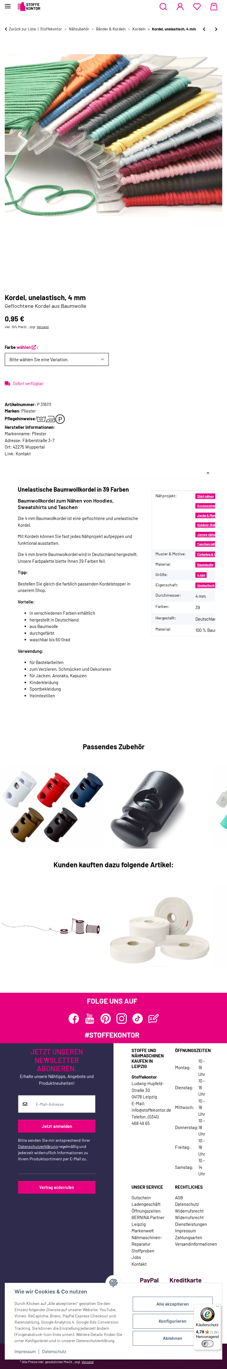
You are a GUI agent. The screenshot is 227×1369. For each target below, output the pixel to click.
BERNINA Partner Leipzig (148, 1221)
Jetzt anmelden (57, 1126)
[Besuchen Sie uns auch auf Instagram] (121, 1018)
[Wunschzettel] (197, 7)
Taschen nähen (208, 544)
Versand (43, 327)
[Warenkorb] (213, 7)
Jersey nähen (207, 535)
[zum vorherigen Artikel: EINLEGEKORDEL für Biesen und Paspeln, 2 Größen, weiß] (204, 29)
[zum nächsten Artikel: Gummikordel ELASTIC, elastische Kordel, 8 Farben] (216, 29)
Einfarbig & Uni (208, 554)
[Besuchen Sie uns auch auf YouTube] (89, 1018)
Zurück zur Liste (22, 29)
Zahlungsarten (188, 1237)
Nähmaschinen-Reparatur (147, 1241)
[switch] (207, 1343)
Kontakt (23, 453)
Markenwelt (143, 1230)
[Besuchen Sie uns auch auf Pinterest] (105, 1018)
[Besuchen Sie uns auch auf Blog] (153, 1018)
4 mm (201, 575)
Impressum (25, 1351)
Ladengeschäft (146, 1204)
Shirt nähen (205, 496)
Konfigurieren (173, 1321)
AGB (179, 1197)
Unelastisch (206, 585)
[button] (163, 7)
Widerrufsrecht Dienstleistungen (191, 1221)
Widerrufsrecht (189, 1210)
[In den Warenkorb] (9, 48)
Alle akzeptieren (172, 1303)
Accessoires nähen (211, 506)
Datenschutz (54, 1351)
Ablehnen (172, 1338)
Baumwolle (205, 565)
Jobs (136, 1257)
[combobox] (57, 359)
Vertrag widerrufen (56, 1187)
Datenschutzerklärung (38, 1146)
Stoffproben (143, 1250)
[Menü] (217, 1307)
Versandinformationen (196, 1244)
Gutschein (141, 1197)
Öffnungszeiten (146, 1210)
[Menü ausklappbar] (8, 3)
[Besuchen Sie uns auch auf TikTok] (137, 1018)
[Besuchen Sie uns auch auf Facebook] (73, 1018)
